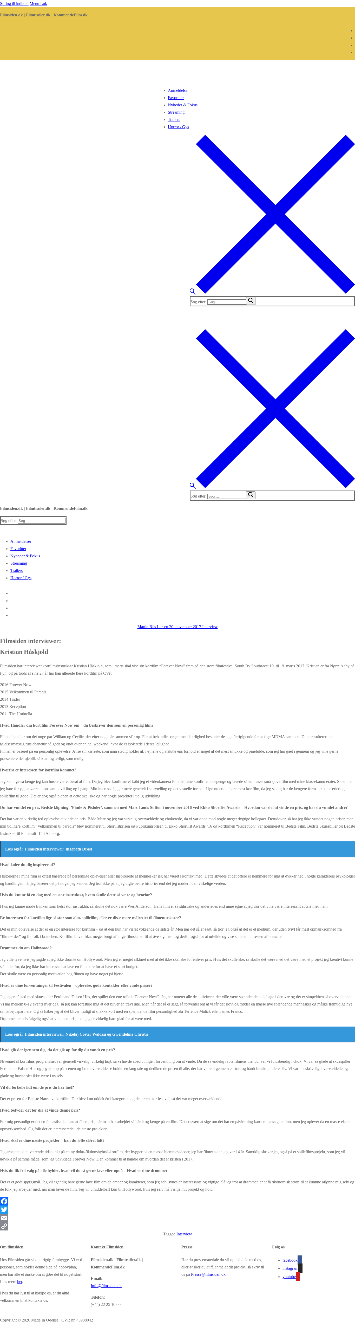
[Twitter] (177, 1209)
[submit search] (250, 301)
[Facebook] (177, 1201)
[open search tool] (272, 292)
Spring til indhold (14, 3)
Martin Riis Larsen (152, 626)
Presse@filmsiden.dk (208, 1274)
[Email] (177, 1218)
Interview (209, 626)
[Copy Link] (177, 1226)
